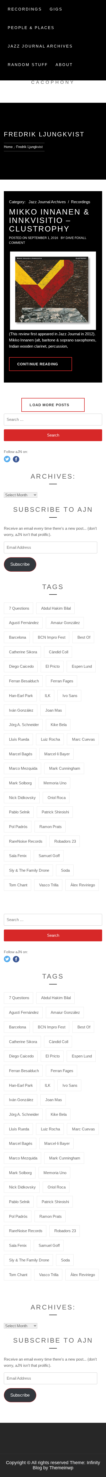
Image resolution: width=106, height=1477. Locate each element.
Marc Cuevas (83, 739)
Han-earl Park (21, 695)
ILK (47, 695)
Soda (65, 870)
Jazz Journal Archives (40, 46)
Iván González (21, 710)
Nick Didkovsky (22, 797)
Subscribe (20, 564)
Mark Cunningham (64, 768)
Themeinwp (61, 1467)
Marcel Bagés (20, 754)
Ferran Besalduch (24, 681)
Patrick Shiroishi (55, 812)
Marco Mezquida (23, 768)
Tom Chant (18, 885)
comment (17, 243)
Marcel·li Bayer (57, 754)
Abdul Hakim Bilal (56, 608)
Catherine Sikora (23, 652)
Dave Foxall (76, 238)
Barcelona (17, 637)
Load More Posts (50, 405)
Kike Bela (59, 724)
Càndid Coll (58, 652)
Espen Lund (82, 666)
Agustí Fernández (24, 622)
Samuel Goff (49, 855)
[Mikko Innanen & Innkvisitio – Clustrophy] (53, 290)
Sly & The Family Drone (29, 870)
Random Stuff (28, 64)
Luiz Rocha (50, 739)
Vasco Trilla (48, 885)
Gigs (56, 9)
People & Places (31, 27)
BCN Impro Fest (51, 637)
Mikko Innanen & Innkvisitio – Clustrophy (49, 220)
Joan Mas (53, 710)
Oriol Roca (57, 797)
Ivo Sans (70, 695)
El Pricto (53, 666)
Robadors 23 (65, 841)
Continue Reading (37, 364)
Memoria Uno (54, 783)
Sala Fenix (18, 855)
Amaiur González (65, 622)
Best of (83, 637)
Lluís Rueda (19, 739)
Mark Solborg (20, 783)
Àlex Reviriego (82, 885)
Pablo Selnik (19, 812)
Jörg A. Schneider (24, 724)
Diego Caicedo (21, 666)
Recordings (25, 9)
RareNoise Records (25, 841)
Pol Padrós (18, 826)
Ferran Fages (62, 681)
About (64, 64)
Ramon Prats (50, 826)
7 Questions (19, 608)
